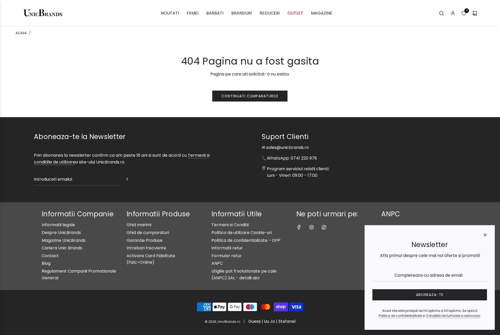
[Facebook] (299, 227)
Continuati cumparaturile (249, 96)
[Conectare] (453, 13)
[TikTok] (324, 227)
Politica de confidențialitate (400, 315)
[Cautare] (441, 13)
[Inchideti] (485, 235)
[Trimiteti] (127, 180)
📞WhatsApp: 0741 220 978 (289, 158)
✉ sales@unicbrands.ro (285, 147)
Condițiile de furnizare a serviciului (453, 315)
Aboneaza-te (429, 294)
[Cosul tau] (474, 13)
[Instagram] (311, 227)
